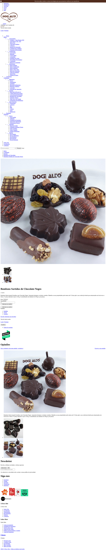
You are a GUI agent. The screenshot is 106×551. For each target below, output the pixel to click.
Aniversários (11, 38)
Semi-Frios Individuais (15, 121)
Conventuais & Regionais (16, 95)
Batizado (12, 54)
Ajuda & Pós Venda (9, 529)
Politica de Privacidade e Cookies (12, 530)
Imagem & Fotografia (15, 47)
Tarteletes (12, 83)
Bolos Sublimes (14, 68)
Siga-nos (5, 476)
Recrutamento (7, 513)
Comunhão (12, 57)
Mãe (11, 107)
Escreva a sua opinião (100, 348)
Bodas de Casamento (15, 62)
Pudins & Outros (14, 75)
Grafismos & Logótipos (15, 48)
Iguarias (10, 90)
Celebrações (11, 51)
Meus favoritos (7, 546)
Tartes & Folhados (14, 72)
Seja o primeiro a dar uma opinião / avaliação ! (12, 348)
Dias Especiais (11, 102)
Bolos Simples (13, 65)
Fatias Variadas (13, 130)
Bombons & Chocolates (16, 96)
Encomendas (7, 543)
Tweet (5, 312)
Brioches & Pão (14, 125)
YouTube (6, 6)
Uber (5, 9)
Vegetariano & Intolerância (16, 100)
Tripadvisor (6, 4)
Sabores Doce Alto (8, 527)
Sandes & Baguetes (14, 131)
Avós (11, 110)
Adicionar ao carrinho (6, 304)
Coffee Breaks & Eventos (16, 93)
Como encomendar (8, 525)
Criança (12, 109)
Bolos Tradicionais (14, 66)
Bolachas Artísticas (14, 86)
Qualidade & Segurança (9, 526)
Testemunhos (7, 512)
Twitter (5, 481)
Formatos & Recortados (16, 50)
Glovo (5, 7)
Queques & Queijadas (15, 120)
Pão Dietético (13, 137)
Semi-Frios (12, 73)
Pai (10, 106)
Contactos (6, 145)
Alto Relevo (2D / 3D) (15, 41)
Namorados (13, 103)
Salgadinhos (13, 82)
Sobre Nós (6, 142)
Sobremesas (11, 64)
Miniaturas (11, 79)
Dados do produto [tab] (8, 327)
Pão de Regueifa (14, 140)
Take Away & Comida (15, 99)
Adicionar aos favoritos (8, 316)
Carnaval (12, 104)
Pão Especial (13, 138)
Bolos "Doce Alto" (14, 69)
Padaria (10, 132)
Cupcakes (12, 88)
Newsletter (6, 461)
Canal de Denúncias (9, 532)
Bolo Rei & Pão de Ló (15, 92)
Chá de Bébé (13, 55)
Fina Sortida (13, 117)
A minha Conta (7, 542)
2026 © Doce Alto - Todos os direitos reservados (13, 549)
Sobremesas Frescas (15, 123)
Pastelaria (7, 113)
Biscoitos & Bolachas (15, 85)
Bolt (5, 10)
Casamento (12, 61)
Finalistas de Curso (14, 58)
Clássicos (12, 45)
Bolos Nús (12, 43)
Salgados (10, 124)
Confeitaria (8, 76)
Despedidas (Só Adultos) (16, 59)
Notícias (6, 515)
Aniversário (13, 52)
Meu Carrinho (7, 545)
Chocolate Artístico (14, 44)
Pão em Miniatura (14, 135)
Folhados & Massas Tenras (16, 127)
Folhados (12, 118)
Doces (11, 80)
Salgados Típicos (14, 97)
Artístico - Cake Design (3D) (17, 40)
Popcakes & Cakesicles (15, 89)
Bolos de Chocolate (15, 71)
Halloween (12, 111)
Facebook (6, 480)
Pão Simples (13, 134)
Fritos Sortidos (13, 128)
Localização (7, 144)
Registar (6, 30)
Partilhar (6, 311)
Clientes (3, 535)
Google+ (6, 314)
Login (2, 30)
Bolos (6, 36)
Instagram (6, 3)
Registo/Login (7, 540)
